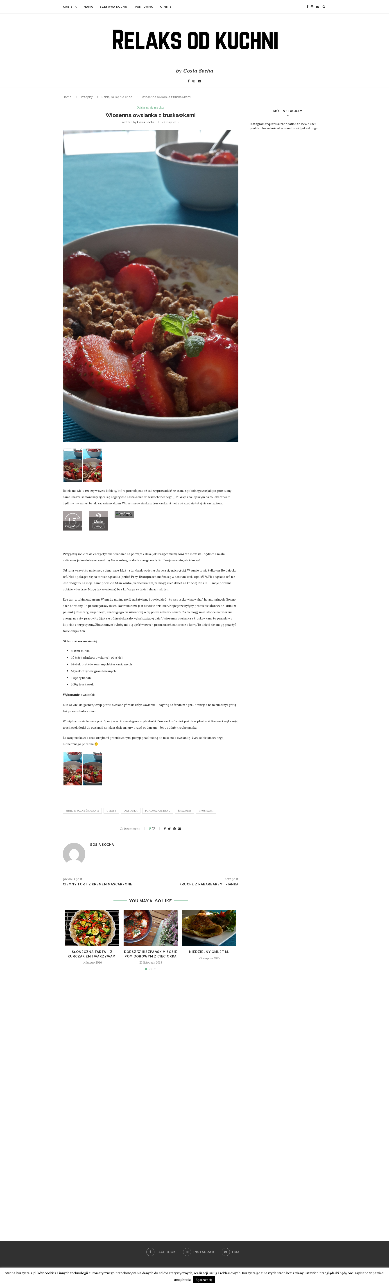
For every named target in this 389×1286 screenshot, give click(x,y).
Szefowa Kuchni (114, 6)
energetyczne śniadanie (82, 810)
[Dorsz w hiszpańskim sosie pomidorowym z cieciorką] (151, 928)
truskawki (206, 810)
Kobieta (70, 6)
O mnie (166, 6)
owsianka (131, 810)
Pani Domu (144, 6)
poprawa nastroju (157, 810)
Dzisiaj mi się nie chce (117, 97)
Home (67, 97)
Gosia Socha (145, 122)
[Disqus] (150, 1039)
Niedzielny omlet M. (209, 952)
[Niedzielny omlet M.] (209, 928)
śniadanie (184, 810)
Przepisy (87, 97)
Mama (88, 6)
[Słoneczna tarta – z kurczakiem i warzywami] (92, 928)
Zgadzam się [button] (204, 1280)
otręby (111, 810)
